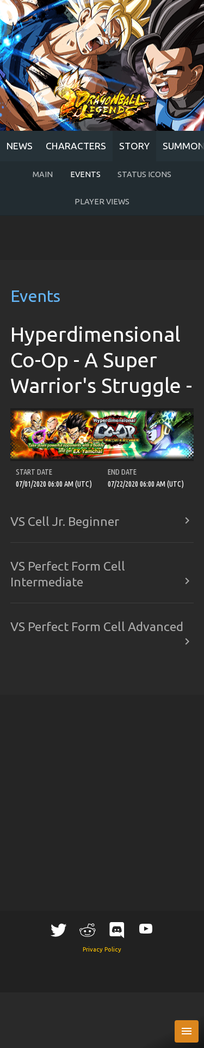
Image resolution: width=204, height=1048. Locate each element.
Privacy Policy (102, 949)
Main (43, 174)
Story (134, 146)
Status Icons (144, 174)
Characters (76, 146)
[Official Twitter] (58, 929)
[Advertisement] (102, 238)
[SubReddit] (87, 929)
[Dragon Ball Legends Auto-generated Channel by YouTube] (146, 928)
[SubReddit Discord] (116, 929)
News (20, 146)
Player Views (102, 201)
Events (85, 174)
